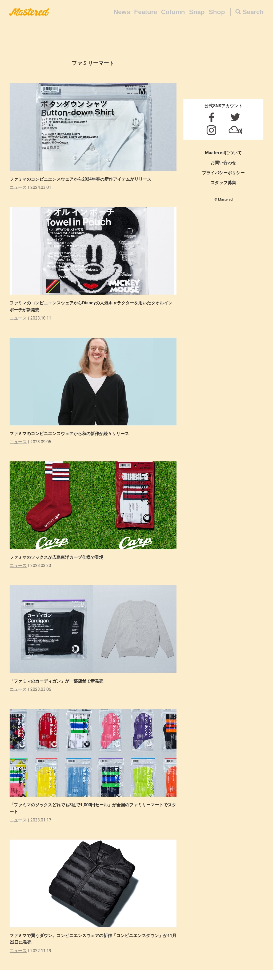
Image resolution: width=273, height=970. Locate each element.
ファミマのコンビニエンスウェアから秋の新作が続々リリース (69, 433)
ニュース (18, 187)
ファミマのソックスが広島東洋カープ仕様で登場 (56, 557)
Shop (217, 11)
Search (253, 11)
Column (173, 11)
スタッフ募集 (223, 182)
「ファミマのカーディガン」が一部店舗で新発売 (56, 681)
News (122, 11)
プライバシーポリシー (223, 172)
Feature (145, 11)
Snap (197, 11)
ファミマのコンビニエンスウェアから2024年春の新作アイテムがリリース (80, 179)
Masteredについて (223, 152)
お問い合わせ (223, 162)
